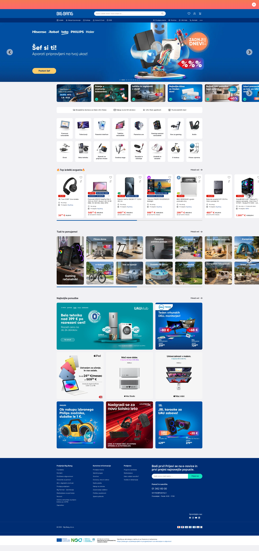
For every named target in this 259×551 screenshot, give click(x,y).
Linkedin (199, 518)
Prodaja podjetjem (63, 486)
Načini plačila (97, 483)
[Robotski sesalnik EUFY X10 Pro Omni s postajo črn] (218, 196)
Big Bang (70, 205)
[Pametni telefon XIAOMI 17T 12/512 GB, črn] (129, 196)
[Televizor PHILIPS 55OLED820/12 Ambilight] (159, 196)
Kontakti (59, 473)
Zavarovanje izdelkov (100, 490)
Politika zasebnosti (99, 493)
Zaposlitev (60, 505)
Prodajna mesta (98, 470)
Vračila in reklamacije (131, 480)
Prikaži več (195, 232)
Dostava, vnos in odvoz (101, 480)
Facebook (190, 518)
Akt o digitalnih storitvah (65, 483)
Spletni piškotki (98, 496)
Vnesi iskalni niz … (109, 14)
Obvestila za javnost (64, 480)
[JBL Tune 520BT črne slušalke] (70, 196)
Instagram (193, 518)
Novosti (59, 496)
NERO (247, 208)
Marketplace (128, 473)
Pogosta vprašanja (130, 470)
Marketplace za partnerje (65, 493)
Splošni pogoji (98, 473)
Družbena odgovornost (65, 476)
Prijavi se (195, 476)
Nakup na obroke (99, 486)
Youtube (196, 518)
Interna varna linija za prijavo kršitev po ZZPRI (66, 501)
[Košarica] (200, 13)
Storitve (96, 476)
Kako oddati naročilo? (131, 476)
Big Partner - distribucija (65, 490)
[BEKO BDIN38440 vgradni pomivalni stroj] (188, 196)
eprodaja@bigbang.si (159, 493)
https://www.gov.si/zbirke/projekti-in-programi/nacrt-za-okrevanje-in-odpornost (144, 541)
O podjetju (60, 470)
